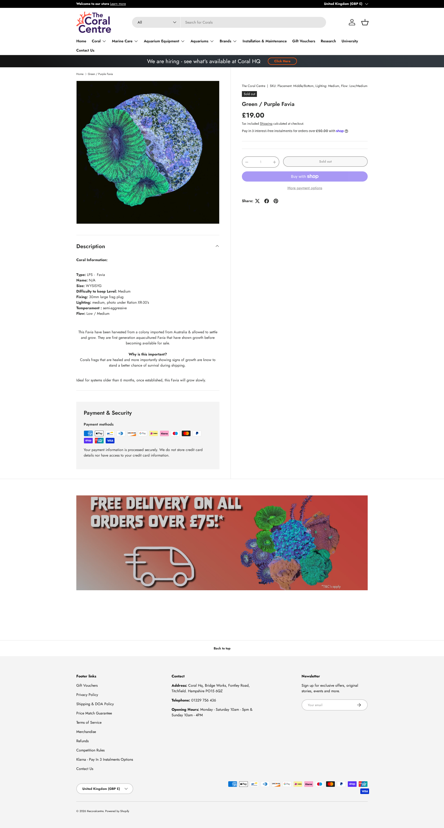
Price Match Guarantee (94, 713)
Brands (225, 41)
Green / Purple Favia (100, 74)
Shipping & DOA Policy (95, 704)
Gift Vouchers (303, 41)
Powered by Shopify (117, 811)
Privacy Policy (87, 694)
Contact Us (85, 50)
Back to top (222, 648)
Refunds (82, 741)
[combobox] (229, 22)
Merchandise (86, 731)
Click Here (282, 61)
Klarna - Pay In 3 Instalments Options (104, 759)
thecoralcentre (95, 811)
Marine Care (122, 41)
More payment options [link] (304, 188)
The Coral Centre (253, 85)
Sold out (325, 161)
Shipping (266, 123)
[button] (365, 22)
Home (81, 41)
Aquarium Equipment (161, 41)
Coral (96, 41)
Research (328, 41)
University (350, 41)
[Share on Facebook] (266, 201)
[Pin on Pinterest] (276, 201)
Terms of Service (89, 722)
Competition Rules (90, 750)
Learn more (118, 3)
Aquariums (199, 41)
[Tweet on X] (257, 201)
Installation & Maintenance (265, 41)
